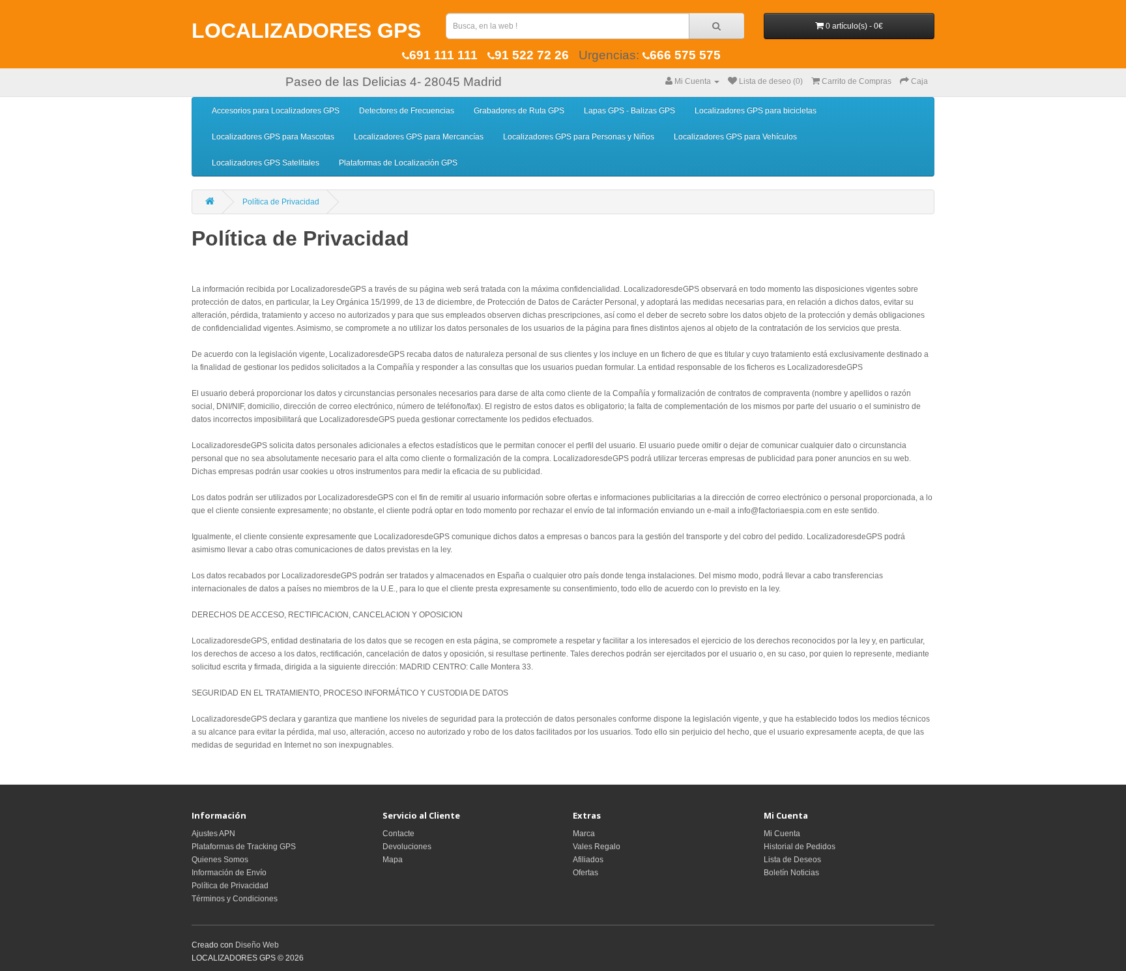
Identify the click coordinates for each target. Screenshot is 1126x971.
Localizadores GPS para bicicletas (755, 110)
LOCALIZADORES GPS (306, 30)
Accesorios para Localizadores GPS (275, 110)
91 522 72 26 (532, 55)
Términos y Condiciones (235, 898)
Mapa (393, 859)
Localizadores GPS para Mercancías (419, 136)
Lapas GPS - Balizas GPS (629, 110)
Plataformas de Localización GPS (398, 162)
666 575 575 (685, 55)
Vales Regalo (596, 846)
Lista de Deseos (792, 859)
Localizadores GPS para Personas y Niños (578, 136)
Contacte (398, 833)
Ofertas (585, 872)
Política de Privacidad (280, 201)
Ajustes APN (213, 833)
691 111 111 (443, 55)
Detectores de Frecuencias (406, 110)
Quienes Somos (220, 859)
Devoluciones (407, 846)
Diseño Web (257, 945)
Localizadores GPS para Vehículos (735, 136)
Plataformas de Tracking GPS (244, 846)
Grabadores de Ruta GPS (519, 110)
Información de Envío (229, 872)
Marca (584, 833)
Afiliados (588, 859)
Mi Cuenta (782, 833)
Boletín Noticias (791, 872)
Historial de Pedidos (799, 846)
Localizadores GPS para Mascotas (273, 136)
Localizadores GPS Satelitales (265, 162)
